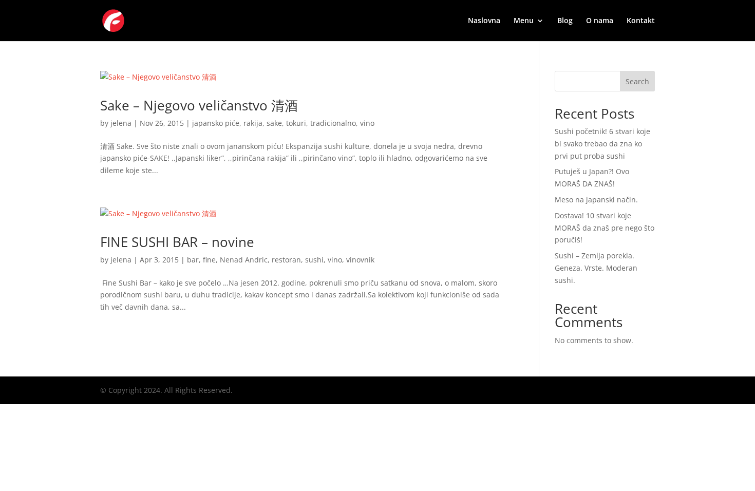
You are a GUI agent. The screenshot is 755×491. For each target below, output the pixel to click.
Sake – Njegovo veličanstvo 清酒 (199, 105)
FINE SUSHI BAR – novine (177, 242)
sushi (314, 260)
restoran (286, 260)
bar (193, 260)
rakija (252, 123)
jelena (120, 123)
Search (637, 81)
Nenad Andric (244, 260)
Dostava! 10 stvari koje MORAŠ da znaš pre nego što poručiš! (604, 228)
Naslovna (484, 21)
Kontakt (641, 21)
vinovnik (360, 260)
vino (367, 123)
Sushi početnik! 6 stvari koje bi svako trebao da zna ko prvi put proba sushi (602, 143)
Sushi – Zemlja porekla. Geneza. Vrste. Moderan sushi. (596, 268)
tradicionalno (333, 123)
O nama (599, 21)
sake (274, 123)
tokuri (296, 123)
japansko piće (215, 123)
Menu (524, 21)
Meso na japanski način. (596, 199)
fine (209, 260)
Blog (565, 21)
